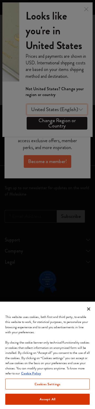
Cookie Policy (31, 373)
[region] (47, 355)
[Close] (88, 309)
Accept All (47, 399)
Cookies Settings (47, 384)
